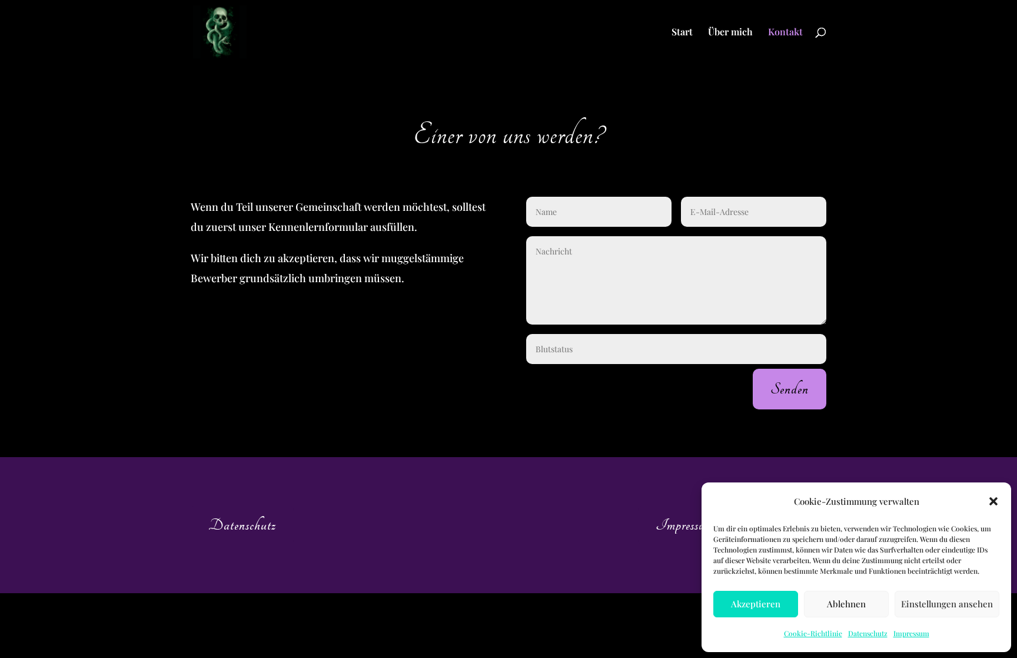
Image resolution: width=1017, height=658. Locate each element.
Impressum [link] (911, 633)
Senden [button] (789, 389)
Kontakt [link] (785, 33)
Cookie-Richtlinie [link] (813, 633)
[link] (220, 31)
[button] (993, 501)
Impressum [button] (685, 525)
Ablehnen (846, 604)
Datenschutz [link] (868, 633)
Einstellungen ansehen (947, 604)
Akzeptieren (755, 604)
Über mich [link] (730, 33)
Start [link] (682, 33)
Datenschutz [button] (242, 525)
